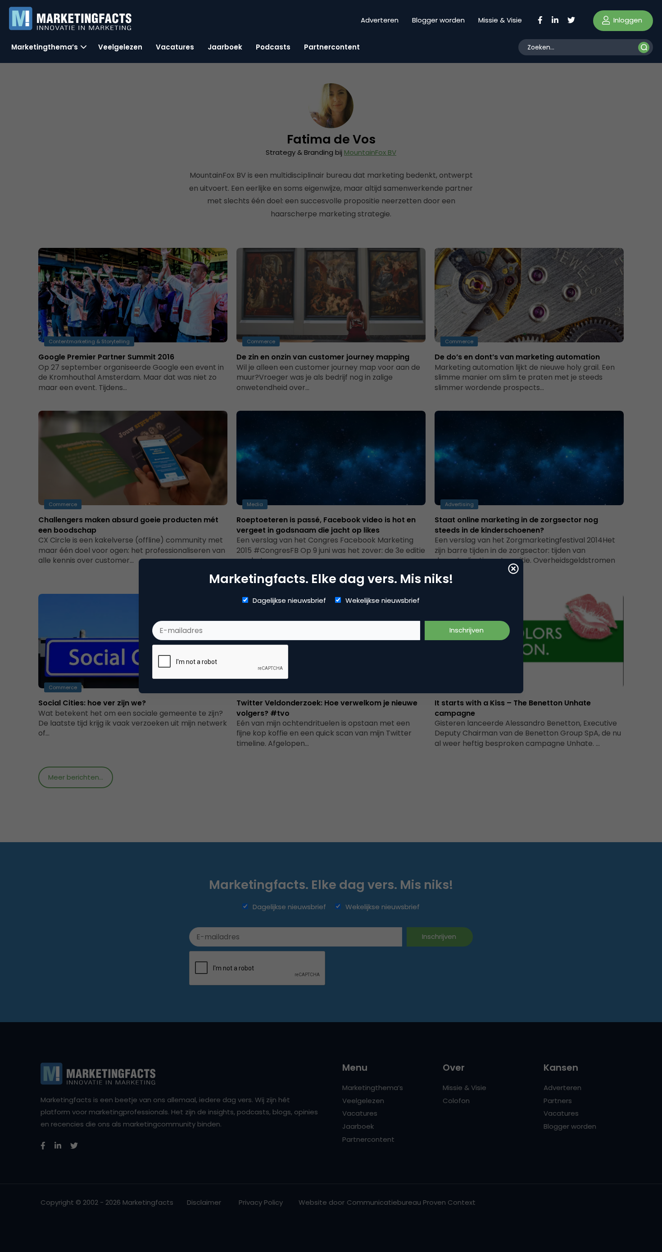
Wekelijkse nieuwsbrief (382, 601)
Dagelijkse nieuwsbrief (289, 601)
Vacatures (175, 47)
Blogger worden (438, 20)
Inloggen (627, 20)
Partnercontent (332, 47)
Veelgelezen (120, 47)
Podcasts (273, 47)
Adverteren (380, 20)
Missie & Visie (500, 20)
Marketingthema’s (44, 47)
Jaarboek (225, 47)
